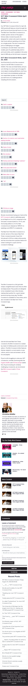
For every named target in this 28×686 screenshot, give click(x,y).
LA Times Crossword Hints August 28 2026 (18, 509)
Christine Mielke (6, 20)
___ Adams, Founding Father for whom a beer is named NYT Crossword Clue (14, 640)
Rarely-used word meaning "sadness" (14, 161)
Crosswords (17, 1)
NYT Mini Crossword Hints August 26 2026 (18, 501)
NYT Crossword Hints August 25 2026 (18, 484)
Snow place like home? (9, 167)
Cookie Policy (22, 674)
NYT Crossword (5, 217)
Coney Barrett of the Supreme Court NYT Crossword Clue (13, 627)
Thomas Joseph (17, 362)
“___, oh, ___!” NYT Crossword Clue (12, 585)
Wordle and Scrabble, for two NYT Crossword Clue (12, 589)
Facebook (14, 572)
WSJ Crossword (7, 369)
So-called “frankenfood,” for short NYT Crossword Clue (13, 602)
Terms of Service (13, 533)
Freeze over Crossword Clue (10, 666)
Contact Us (17, 672)
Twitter (14, 568)
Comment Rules (18, 529)
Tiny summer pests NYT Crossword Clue (14, 636)
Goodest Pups (21, 680)
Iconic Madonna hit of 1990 (11, 131)
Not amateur (7, 154)
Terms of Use (10, 678)
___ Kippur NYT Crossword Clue (11, 650)
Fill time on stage (8, 208)
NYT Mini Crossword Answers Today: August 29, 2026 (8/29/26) (13, 581)
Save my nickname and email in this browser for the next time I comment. (14, 558)
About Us (10, 672)
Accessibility (18, 678)
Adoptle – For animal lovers (18, 454)
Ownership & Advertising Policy (9, 674)
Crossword (9, 12)
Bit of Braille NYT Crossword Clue (12, 653)
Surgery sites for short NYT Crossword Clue (13, 645)
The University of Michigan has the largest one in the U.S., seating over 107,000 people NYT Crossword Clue (12, 608)
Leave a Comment (5, 396)
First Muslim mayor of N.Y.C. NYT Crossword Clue (11, 622)
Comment (4, 535)
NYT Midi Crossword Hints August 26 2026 (18, 493)
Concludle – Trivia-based (17, 445)
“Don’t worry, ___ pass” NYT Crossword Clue (13, 617)
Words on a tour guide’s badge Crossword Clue (11, 657)
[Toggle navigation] (25, 7)
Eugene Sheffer (5, 362)
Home (2, 12)
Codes (24, 1)
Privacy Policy (5, 533)
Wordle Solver (4, 2)
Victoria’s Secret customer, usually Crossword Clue (12, 662)
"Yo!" (4, 181)
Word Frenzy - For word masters (19, 470)
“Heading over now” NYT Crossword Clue (12, 594)
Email (5, 550)
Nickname (7, 545)
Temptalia (14, 680)
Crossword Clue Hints (11, 398)
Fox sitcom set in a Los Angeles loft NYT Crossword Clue (13, 632)
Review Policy (13, 676)
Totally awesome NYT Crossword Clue (13, 598)
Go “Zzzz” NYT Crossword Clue (11, 613)
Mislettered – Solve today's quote (18, 462)
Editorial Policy (22, 676)
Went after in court (8, 174)
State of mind (7, 147)
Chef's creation (7, 104)
